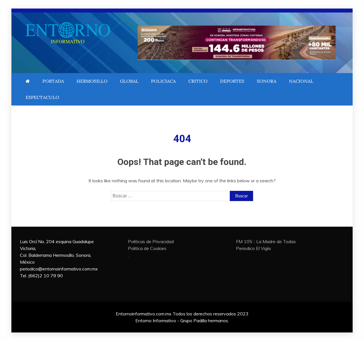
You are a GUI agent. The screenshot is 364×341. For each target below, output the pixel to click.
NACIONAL (301, 81)
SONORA (266, 81)
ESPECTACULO (42, 97)
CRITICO (198, 81)
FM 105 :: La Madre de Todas (266, 241)
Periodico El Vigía (253, 248)
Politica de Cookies (147, 248)
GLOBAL (129, 81)
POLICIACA (163, 81)
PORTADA (53, 81)
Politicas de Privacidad (151, 241)
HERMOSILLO (91, 81)
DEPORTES (232, 81)
